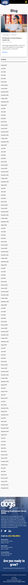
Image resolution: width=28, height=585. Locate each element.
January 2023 (4, 208)
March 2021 (4, 281)
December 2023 (4, 171)
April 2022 (3, 238)
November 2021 (4, 255)
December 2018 (4, 371)
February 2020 (4, 324)
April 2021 (3, 278)
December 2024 (4, 131)
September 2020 (5, 301)
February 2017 (4, 398)
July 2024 (3, 148)
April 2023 (3, 198)
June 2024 (3, 151)
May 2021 (3, 275)
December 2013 (4, 428)
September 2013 (5, 431)
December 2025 (4, 91)
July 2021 (3, 268)
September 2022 (5, 221)
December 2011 (4, 484)
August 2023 (4, 185)
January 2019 (4, 368)
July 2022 (3, 228)
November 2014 (4, 414)
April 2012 (3, 471)
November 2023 (4, 175)
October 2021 (4, 258)
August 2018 (4, 384)
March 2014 (4, 421)
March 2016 (4, 404)
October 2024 (4, 138)
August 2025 (4, 105)
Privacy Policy (14, 578)
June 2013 (3, 441)
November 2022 (4, 215)
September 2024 (5, 141)
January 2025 (4, 128)
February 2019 (4, 364)
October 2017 (4, 391)
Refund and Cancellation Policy (14, 580)
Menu (26, 2)
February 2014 (4, 424)
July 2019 (3, 348)
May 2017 (3, 394)
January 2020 (4, 328)
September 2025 (5, 101)
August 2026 (4, 65)
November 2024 (4, 135)
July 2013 (3, 438)
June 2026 (3, 71)
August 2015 (4, 411)
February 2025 (4, 125)
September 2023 (5, 181)
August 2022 (4, 225)
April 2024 (3, 158)
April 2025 (3, 118)
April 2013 (3, 448)
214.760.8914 (14, 536)
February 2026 (4, 85)
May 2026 (3, 75)
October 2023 (4, 178)
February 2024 (4, 165)
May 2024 (3, 155)
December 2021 (4, 251)
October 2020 (4, 298)
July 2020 (3, 308)
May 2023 (3, 195)
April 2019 (3, 358)
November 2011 (4, 488)
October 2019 (4, 338)
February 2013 (4, 454)
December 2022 (4, 211)
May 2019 (3, 354)
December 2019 (4, 331)
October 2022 (4, 218)
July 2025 (3, 108)
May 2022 (3, 235)
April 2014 (3, 418)
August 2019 (4, 344)
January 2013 (4, 458)
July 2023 (3, 188)
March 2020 (4, 321)
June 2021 (3, 271)
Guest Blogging (6, 34)
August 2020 (4, 304)
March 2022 (4, 241)
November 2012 (4, 461)
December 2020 (4, 291)
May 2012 (3, 468)
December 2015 (4, 408)
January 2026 (4, 88)
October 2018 (4, 378)
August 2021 (4, 265)
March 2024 (4, 161)
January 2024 (4, 168)
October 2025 (4, 98)
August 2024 (4, 145)
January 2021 (4, 288)
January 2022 (4, 248)
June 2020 (3, 311)
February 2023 (4, 205)
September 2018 (5, 381)
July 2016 (3, 401)
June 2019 (3, 351)
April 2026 (3, 78)
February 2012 (4, 478)
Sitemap (14, 577)
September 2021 (5, 261)
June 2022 (3, 231)
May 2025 (3, 115)
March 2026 (4, 81)
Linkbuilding (13, 34)
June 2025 (3, 111)
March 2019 (4, 361)
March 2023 (4, 201)
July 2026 (3, 68)
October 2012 (4, 464)
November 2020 (4, 295)
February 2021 (4, 285)
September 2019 (5, 341)
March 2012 (4, 474)
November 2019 (4, 334)
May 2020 (3, 314)
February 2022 (4, 245)
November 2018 (4, 374)
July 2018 (3, 388)
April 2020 (3, 318)
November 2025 (4, 95)
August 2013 (4, 434)
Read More (4, 52)
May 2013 (3, 444)
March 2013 (4, 451)
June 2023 (3, 191)
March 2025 (4, 121)
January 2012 (4, 481)
